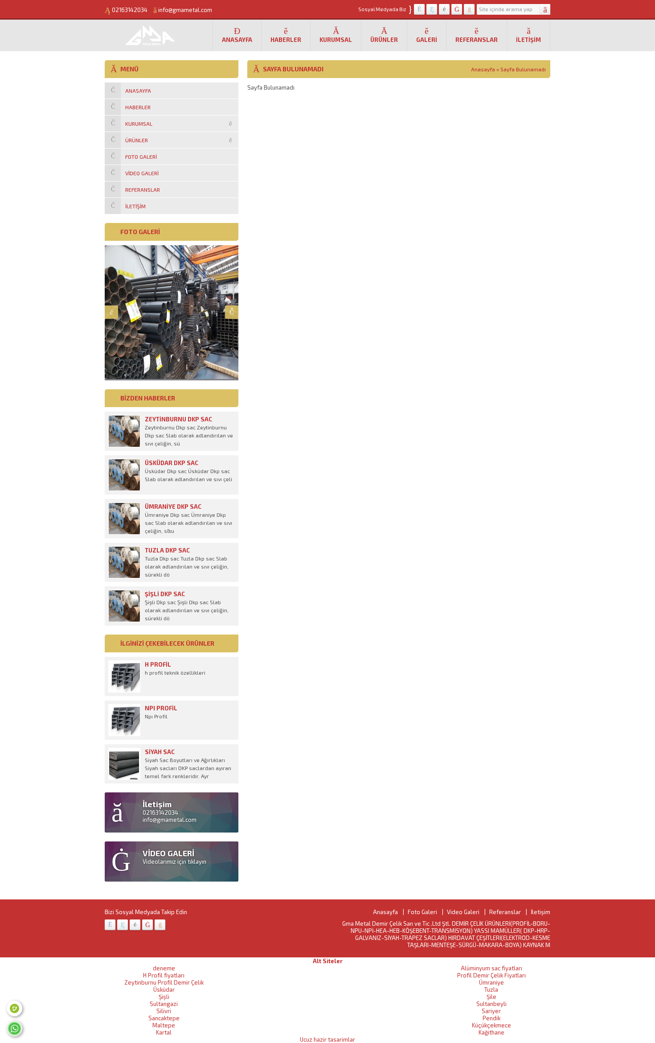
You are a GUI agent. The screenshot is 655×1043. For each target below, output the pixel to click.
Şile (491, 996)
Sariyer (491, 1010)
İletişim (528, 39)
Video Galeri (463, 911)
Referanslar (476, 39)
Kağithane (491, 1032)
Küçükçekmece (491, 1025)
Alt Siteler (328, 961)
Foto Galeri (422, 911)
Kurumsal (335, 39)
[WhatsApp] (14, 1028)
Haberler (285, 39)
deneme (164, 968)
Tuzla (491, 989)
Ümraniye (491, 982)
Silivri (163, 1010)
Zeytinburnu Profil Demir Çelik (164, 982)
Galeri (426, 39)
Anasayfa (237, 39)
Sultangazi (164, 1003)
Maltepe (163, 1025)
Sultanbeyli (491, 1003)
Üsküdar (164, 989)
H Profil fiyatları (163, 975)
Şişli (164, 996)
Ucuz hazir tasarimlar (327, 1039)
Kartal (164, 1032)
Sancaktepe (164, 1018)
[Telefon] (14, 1008)
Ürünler (384, 39)
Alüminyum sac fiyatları (491, 968)
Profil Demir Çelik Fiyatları (491, 975)
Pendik (491, 1018)
